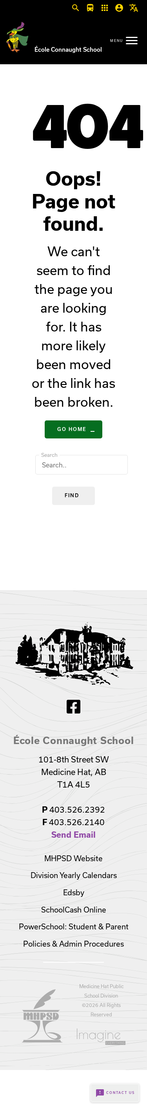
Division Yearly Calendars (74, 875)
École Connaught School (68, 49)
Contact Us (115, 1093)
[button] (75, 8)
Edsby (73, 892)
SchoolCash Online (73, 909)
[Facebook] (73, 711)
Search (49, 455)
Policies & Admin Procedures (73, 944)
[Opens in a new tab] (42, 1040)
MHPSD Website (73, 858)
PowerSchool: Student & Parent (74, 926)
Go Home (72, 429)
